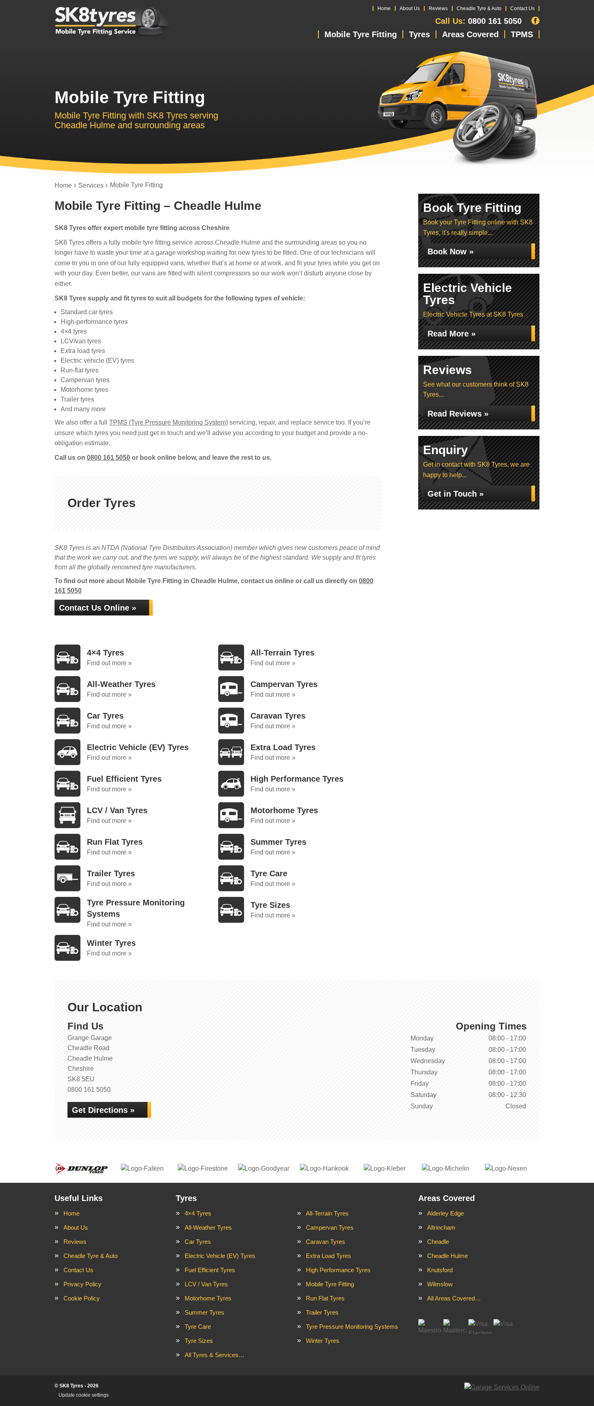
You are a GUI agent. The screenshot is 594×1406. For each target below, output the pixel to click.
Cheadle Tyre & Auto (479, 8)
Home (384, 8)
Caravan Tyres (325, 1242)
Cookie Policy (81, 1298)
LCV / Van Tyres (206, 1284)
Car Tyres (198, 1242)
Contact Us (522, 8)
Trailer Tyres (322, 1312)
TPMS (522, 34)
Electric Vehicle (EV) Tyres (220, 1256)
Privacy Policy (82, 1284)
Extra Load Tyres (328, 1256)
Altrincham (441, 1227)
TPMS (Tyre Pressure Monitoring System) (168, 422)
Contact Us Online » (97, 607)
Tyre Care (198, 1327)
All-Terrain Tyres (327, 1213)
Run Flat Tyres (325, 1298)
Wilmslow (440, 1284)
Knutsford (440, 1270)
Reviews (438, 8)
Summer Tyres (204, 1312)
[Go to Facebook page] (535, 21)
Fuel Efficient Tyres (210, 1270)
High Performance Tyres (338, 1270)
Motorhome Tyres (208, 1298)
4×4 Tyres (198, 1213)
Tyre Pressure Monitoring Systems (352, 1327)
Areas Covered (470, 34)
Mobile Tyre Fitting (360, 34)
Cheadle (438, 1242)
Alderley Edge (445, 1213)
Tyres (419, 34)
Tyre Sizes (199, 1341)
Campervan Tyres (330, 1227)
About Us (410, 8)
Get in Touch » (456, 493)
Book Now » (451, 251)
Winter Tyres (322, 1341)
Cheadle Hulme (447, 1256)
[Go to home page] (113, 22)
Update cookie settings (84, 1395)
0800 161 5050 (478, 21)
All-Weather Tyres (208, 1227)
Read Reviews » (458, 413)
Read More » (452, 333)
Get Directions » (103, 1110)
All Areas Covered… (454, 1298)
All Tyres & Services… (214, 1355)
